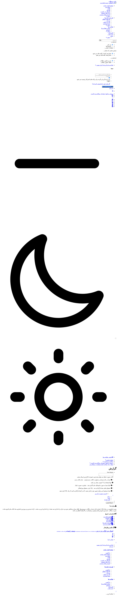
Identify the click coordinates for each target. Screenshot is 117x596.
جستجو (108, 30)
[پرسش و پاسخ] (57, 102)
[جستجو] (100, 40)
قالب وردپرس (101, 531)
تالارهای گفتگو (106, 19)
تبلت (109, 498)
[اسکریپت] (57, 101)
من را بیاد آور (106, 79)
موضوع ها (108, 46)
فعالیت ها (110, 27)
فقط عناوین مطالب (106, 62)
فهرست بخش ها (109, 17)
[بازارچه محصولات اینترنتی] (57, 106)
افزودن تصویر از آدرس (101, 493)
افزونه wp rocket (93, 531)
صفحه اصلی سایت (108, 5)
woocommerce (59, 531)
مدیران (108, 20)
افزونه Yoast (86, 531)
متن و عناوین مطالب (105, 60)
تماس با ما (110, 539)
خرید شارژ (110, 34)
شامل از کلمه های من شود (102, 53)
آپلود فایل (110, 33)
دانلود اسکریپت (107, 517)
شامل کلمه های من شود (103, 55)
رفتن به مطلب (112, 1)
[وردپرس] (57, 103)
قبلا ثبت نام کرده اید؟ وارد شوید (104, 65)
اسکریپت (107, 7)
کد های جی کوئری (105, 11)
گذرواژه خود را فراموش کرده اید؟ (101, 84)
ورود (108, 81)
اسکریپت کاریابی (83, 531)
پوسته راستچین (70, 531)
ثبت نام (111, 88)
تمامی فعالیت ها (105, 28)
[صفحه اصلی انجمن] (57, 99)
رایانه (108, 496)
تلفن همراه (107, 499)
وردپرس (90, 531)
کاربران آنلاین (106, 22)
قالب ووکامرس (63, 531)
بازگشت (108, 553)
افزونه (108, 10)
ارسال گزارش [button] (109, 502)
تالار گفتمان (108, 518)
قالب (108, 8)
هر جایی (109, 44)
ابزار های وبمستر (105, 13)
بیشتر (108, 16)
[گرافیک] (57, 105)
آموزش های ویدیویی (104, 14)
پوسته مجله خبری (78, 531)
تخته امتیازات (106, 24)
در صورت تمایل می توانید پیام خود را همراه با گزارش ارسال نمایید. (94, 477)
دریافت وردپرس (107, 524)
